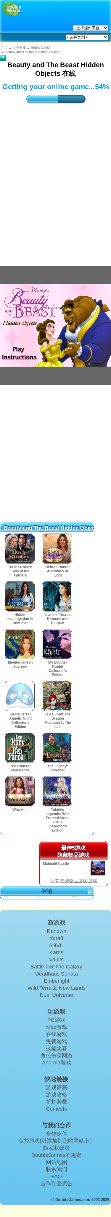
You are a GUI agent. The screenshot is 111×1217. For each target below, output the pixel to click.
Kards (56, 952)
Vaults (56, 960)
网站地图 (56, 1162)
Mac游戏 (56, 1027)
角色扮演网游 (57, 1056)
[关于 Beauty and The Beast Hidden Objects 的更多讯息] (3, 54)
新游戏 (56, 922)
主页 (4, 47)
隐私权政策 (56, 1148)
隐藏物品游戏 (40, 47)
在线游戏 (19, 47)
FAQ (56, 1176)
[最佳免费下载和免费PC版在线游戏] (11, 9)
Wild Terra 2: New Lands (57, 988)
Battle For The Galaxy (56, 967)
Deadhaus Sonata (56, 974)
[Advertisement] (55, 179)
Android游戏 (56, 1063)
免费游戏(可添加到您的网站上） (56, 1141)
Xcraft (56, 938)
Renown (56, 931)
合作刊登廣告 (57, 1183)
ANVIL (56, 945)
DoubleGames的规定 (56, 1155)
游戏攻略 (56, 1095)
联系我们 (56, 1169)
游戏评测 (56, 1088)
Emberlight (56, 981)
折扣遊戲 (56, 1102)
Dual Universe (56, 995)
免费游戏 (56, 1041)
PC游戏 (56, 1020)
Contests (56, 1109)
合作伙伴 (56, 1134)
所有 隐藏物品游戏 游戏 (73, 880)
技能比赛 (56, 1048)
